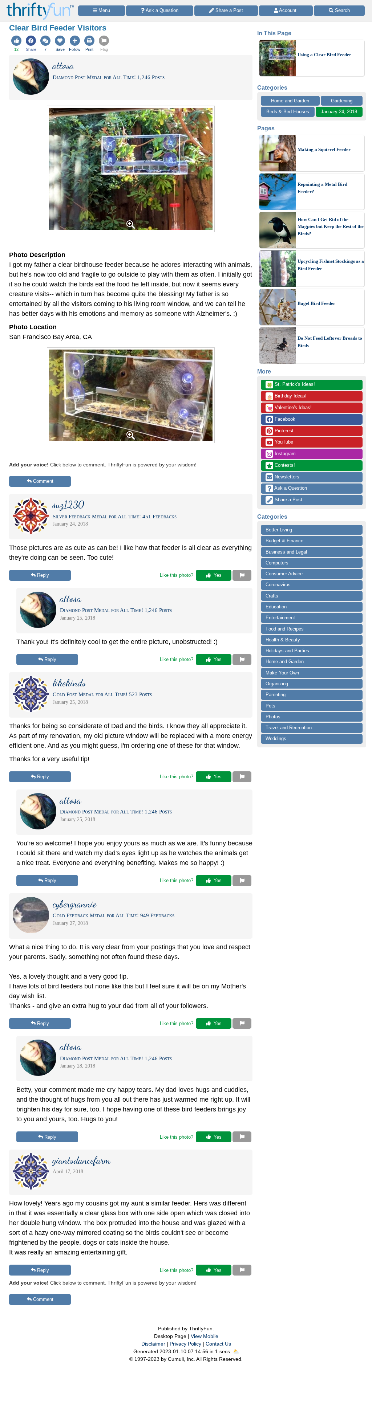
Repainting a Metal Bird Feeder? (322, 187)
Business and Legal (286, 552)
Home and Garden (290, 100)
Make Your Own (282, 673)
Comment (43, 481)
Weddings (276, 738)
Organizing (277, 683)
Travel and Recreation (289, 727)
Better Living (279, 529)
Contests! (284, 465)
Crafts (272, 596)
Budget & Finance (284, 540)
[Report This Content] (241, 575)
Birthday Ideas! (287, 396)
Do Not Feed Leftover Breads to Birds (330, 341)
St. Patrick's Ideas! (291, 384)
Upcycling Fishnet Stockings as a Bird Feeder (331, 264)
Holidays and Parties (287, 650)
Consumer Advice (284, 573)
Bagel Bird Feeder (316, 303)
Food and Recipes (285, 629)
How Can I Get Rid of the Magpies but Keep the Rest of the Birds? (331, 226)
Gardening (341, 100)
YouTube (283, 442)
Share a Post (287, 499)
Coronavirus (278, 584)
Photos (273, 716)
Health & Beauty (283, 639)
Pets (270, 706)
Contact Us (218, 1344)
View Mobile (204, 1336)
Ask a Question (290, 488)
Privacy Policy (185, 1344)
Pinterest (283, 430)
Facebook (284, 419)
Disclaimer (153, 1344)
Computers (277, 563)
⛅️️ (236, 1351)
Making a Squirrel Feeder (324, 149)
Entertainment (280, 617)
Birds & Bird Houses (287, 111)
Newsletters (286, 477)
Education (276, 606)
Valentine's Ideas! (289, 408)
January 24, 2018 (339, 111)
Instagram (284, 453)
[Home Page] (40, 4)
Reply (43, 575)
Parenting (276, 694)
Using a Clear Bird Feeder (324, 54)
